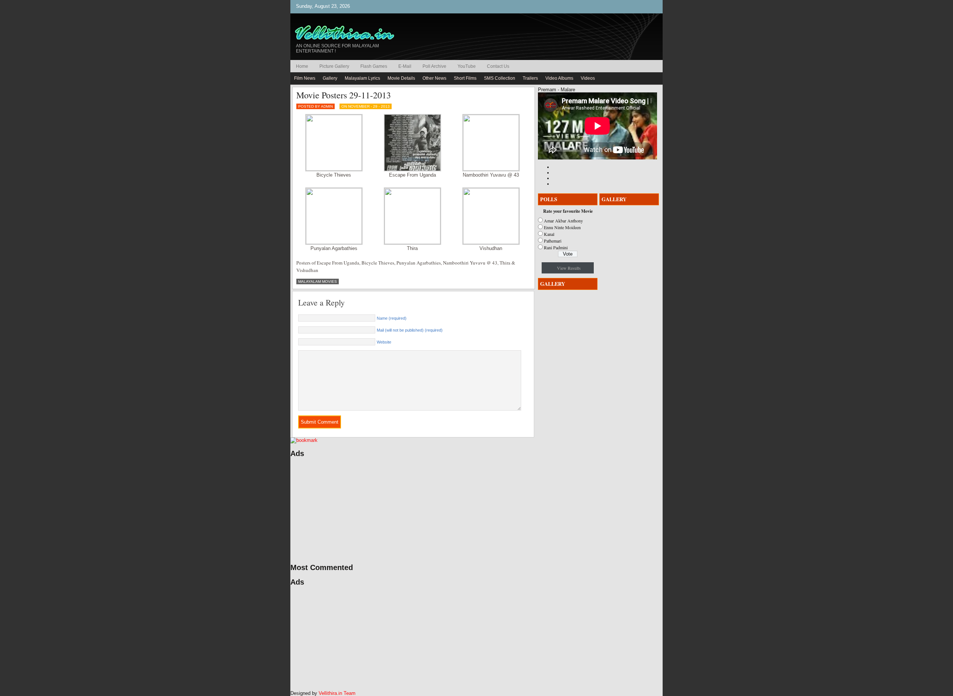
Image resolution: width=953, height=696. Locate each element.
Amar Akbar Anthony (563, 221)
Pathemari (552, 241)
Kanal (549, 234)
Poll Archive (434, 66)
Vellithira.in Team (337, 693)
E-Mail (404, 66)
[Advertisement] (361, 510)
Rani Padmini (556, 247)
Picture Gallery (334, 66)
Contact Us (498, 66)
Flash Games (373, 66)
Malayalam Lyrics (362, 78)
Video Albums (559, 78)
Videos (588, 78)
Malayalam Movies (317, 281)
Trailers (530, 78)
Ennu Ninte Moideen (562, 227)
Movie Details (401, 78)
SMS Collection (499, 78)
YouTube (467, 66)
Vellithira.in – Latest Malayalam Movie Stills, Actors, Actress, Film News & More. (348, 33)
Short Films (465, 78)
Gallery (330, 78)
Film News (304, 78)
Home (302, 66)
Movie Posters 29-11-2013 (343, 95)
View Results (569, 268)
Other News (434, 78)
